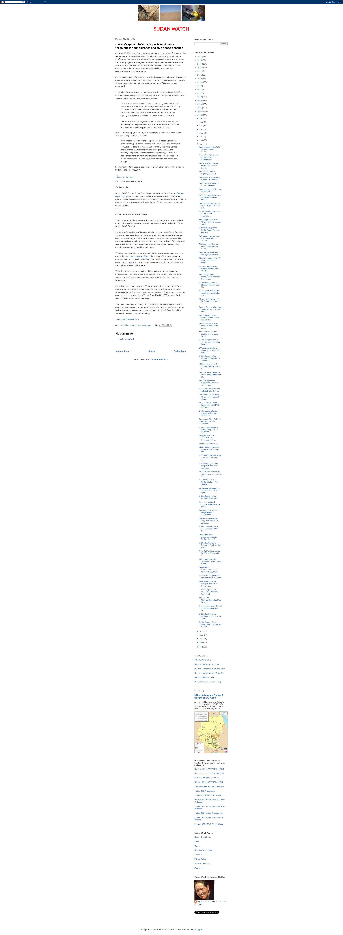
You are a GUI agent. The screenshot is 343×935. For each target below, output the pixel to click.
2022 (199, 71)
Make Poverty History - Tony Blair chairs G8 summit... (208, 520)
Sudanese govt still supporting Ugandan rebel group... (208, 382)
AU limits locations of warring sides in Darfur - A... (210, 366)
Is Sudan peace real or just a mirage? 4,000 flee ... (209, 528)
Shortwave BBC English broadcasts (209, 786)
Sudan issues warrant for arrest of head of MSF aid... (209, 205)
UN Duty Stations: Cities (204, 677)
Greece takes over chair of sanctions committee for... (210, 608)
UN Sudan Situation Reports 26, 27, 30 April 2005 (210, 616)
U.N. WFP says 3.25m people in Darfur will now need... (208, 465)
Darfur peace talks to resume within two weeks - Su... (208, 413)
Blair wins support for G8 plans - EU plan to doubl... (209, 260)
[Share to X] (165, 325)
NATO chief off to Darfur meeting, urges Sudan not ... (209, 293)
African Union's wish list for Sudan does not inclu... (209, 301)
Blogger (198, 929)
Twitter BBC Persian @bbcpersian (208, 813)
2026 (199, 56)
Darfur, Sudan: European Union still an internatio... (209, 213)
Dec (202, 118)
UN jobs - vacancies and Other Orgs (209, 673)
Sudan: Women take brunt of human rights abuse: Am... (210, 309)
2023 (199, 67)
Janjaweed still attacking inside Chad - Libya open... (209, 490)
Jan (201, 642)
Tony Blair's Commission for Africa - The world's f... (209, 553)
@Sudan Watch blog (203, 850)
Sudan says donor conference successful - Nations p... (210, 276)
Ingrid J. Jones (203, 901)
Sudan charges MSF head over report (210, 190)
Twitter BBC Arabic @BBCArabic (208, 795)
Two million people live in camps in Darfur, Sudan (210, 576)
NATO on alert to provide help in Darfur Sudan (209, 390)
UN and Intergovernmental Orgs (208, 682)
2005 (199, 115)
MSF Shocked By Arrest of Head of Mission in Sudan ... (210, 197)
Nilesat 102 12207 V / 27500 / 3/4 (208, 782)
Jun (201, 140)
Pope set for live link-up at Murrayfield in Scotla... (210, 253)
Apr (201, 631)
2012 (199, 89)
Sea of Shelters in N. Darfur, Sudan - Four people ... (209, 482)
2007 (199, 108)
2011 (199, 93)
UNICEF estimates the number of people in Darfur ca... (208, 429)
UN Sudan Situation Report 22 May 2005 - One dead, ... (209, 358)
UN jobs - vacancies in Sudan (206, 664)
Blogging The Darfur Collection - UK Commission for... (207, 437)
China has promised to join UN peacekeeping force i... (209, 342)
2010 (199, 97)
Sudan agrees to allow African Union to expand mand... (210, 222)
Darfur (124, 319)
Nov (202, 122)
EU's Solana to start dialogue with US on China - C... (208, 583)
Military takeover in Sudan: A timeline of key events (208, 696)
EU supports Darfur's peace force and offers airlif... (209, 350)
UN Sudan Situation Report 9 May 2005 (208, 497)
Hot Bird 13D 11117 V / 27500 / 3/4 (209, 773)
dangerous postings (139, 256)
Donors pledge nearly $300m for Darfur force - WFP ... (210, 268)
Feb (202, 638)
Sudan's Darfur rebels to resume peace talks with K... (210, 474)
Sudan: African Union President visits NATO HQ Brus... (209, 405)
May (202, 144)
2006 (199, 111)
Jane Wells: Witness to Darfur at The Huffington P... (208, 157)
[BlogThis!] (163, 325)
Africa (136, 319)
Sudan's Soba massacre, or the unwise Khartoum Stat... (210, 374)
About (196, 841)
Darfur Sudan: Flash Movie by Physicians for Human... (210, 624)
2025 (199, 60)
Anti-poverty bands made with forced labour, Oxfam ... (209, 238)
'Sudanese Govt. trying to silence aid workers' (210, 178)
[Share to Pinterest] (170, 325)
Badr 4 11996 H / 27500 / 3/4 (206, 778)
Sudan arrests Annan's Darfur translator (208, 184)
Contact (197, 846)
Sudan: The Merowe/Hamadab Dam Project (210, 600)
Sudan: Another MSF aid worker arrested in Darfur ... (209, 149)
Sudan (130, 319)
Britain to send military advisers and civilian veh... (208, 325)
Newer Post (122, 351)
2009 (199, 100)
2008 (199, 104)
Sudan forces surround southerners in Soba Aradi (209, 334)
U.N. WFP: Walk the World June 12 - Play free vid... (210, 457)
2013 (199, 86)
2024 (199, 64)
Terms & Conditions (202, 863)
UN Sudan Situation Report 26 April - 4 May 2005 (210, 545)
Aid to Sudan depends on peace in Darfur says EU (210, 449)
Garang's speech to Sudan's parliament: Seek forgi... (208, 591)
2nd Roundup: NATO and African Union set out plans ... (210, 396)
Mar (202, 635)
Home (151, 351)
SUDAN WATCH (171, 29)
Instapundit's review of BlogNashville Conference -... (208, 512)
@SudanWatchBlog (202, 660)
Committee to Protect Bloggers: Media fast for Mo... (210, 285)
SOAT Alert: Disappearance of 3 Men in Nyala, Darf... (209, 569)
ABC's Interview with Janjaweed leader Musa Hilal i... (210, 561)
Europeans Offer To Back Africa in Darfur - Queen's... (209, 421)
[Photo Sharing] (124, 177)
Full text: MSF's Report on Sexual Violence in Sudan (210, 165)
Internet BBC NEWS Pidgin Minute (208, 824)
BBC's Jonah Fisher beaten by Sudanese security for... (209, 317)
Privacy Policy (200, 859)
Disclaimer (198, 868)
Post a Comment (126, 338)
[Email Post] (156, 325)
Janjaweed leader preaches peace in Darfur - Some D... (208, 537)
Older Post (180, 351)
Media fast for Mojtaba (208, 444)
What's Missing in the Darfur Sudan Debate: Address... (209, 230)
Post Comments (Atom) (157, 359)
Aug (202, 133)
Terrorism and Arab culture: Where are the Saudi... (209, 504)
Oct (201, 125)
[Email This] (160, 325)
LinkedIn (198, 855)
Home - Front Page (202, 837)
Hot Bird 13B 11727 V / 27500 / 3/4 (209, 769)
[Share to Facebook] (168, 325)
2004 (199, 647)
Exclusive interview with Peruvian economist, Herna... (209, 246)
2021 (199, 75)
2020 (199, 78)
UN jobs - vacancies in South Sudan (209, 669)
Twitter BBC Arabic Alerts (204, 791)
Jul (201, 136)
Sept (202, 129)
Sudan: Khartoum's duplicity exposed (207, 172)
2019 (199, 82)
